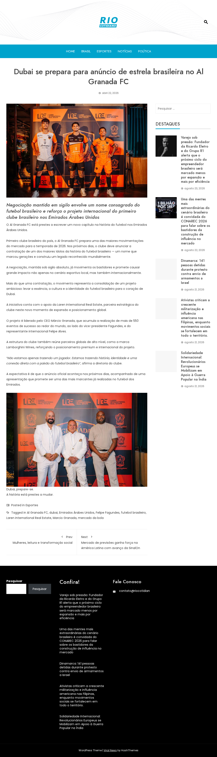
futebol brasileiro (133, 512)
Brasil (85, 51)
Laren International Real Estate (28, 518)
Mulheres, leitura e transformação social (42, 540)
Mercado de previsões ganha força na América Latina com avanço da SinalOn (110, 542)
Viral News (110, 750)
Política (144, 51)
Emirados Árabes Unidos (76, 512)
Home (70, 51)
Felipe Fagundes (108, 512)
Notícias (125, 51)
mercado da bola (91, 518)
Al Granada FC (37, 512)
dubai (53, 512)
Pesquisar (14, 581)
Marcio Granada (65, 518)
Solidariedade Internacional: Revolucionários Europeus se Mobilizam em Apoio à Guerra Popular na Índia (193, 366)
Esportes (104, 51)
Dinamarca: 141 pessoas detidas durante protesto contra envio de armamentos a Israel (194, 271)
